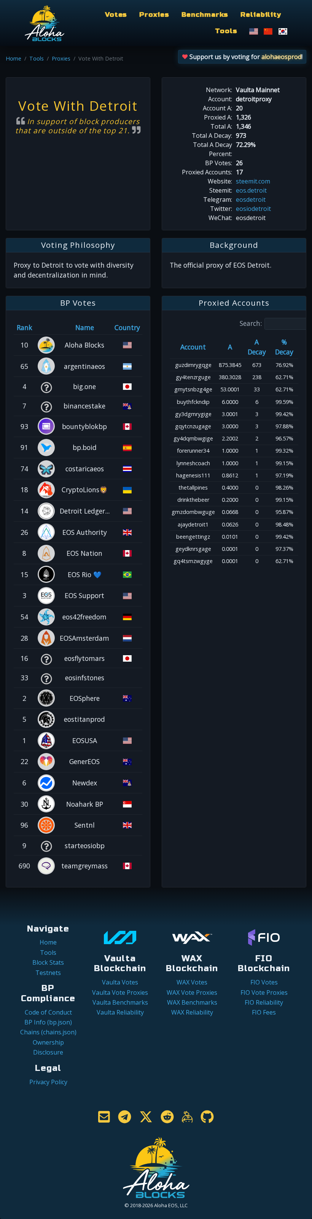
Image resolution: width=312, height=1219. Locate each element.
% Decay (284, 346)
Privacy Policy (48, 1082)
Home (13, 58)
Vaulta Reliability (120, 1012)
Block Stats (48, 962)
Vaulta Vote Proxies (120, 992)
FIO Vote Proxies (264, 992)
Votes (116, 15)
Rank (24, 327)
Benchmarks (205, 15)
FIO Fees (264, 1012)
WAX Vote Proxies (192, 992)
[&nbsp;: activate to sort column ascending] (46, 327)
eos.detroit (251, 190)
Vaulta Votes (120, 982)
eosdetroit (251, 199)
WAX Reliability (192, 1012)
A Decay (257, 346)
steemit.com (253, 181)
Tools (226, 31)
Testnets (48, 972)
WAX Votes (192, 982)
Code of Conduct (48, 1012)
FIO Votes (264, 982)
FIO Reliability (264, 1002)
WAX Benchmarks (192, 1002)
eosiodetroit (253, 208)
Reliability (260, 15)
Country (127, 327)
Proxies (154, 15)
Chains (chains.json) (48, 1032)
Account (193, 346)
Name (84, 327)
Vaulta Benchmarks (120, 1002)
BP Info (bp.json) (48, 1022)
